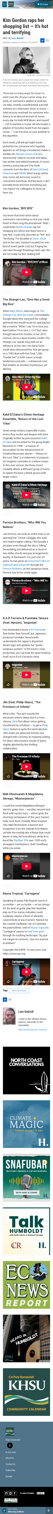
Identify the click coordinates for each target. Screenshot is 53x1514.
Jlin (14, 721)
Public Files (10, 1470)
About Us (10, 1458)
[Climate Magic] (26, 1124)
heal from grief (35, 931)
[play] (4, 1510)
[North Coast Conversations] (26, 1070)
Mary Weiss (16, 311)
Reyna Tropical (38, 927)
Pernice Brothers (12, 568)
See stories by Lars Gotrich (32, 1029)
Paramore (8, 173)
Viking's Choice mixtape (29, 153)
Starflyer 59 (20, 840)
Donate (44, 4)
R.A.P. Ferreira (36, 629)
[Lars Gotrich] (9, 1016)
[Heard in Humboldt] (26, 1338)
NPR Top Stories (19, 990)
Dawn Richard (40, 169)
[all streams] (49, 1510)
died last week (25, 314)
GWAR (22, 173)
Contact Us (10, 1464)
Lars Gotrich (17, 38)
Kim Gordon (25, 226)
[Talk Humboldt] (26, 1231)
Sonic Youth (39, 238)
